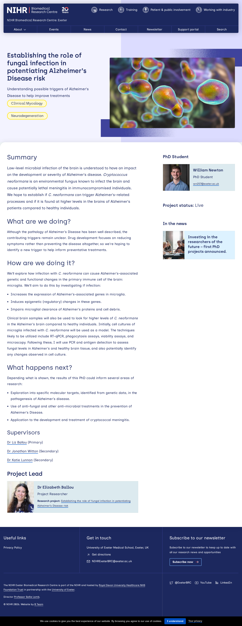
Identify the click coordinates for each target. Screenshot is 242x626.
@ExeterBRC (183, 582)
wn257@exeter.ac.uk (206, 183)
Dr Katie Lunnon (20, 460)
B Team (38, 604)
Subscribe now (183, 562)
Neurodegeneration (27, 116)
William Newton (208, 170)
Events (54, 29)
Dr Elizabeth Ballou (55, 487)
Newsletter (154, 29)
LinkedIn (226, 582)
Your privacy (195, 620)
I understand (175, 621)
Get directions (101, 554)
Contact (121, 29)
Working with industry (219, 9)
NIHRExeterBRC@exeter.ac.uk (112, 561)
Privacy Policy (13, 547)
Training (131, 9)
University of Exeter (63, 589)
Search (222, 29)
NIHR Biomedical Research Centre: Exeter (32, 10)
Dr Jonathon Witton (22, 451)
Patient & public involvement (170, 9)
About (18, 29)
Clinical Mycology (27, 103)
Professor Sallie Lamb (26, 596)
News (87, 29)
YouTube (206, 582)
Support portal (188, 29)
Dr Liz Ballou (17, 442)
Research (106, 9)
